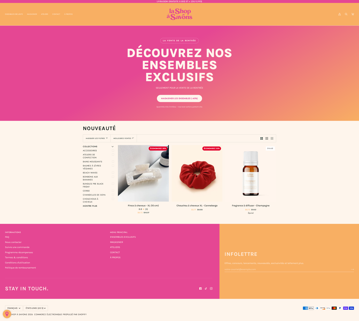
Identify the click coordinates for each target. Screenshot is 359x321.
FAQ (7, 236)
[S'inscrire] (350, 269)
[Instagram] (211, 288)
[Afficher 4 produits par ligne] (272, 138)
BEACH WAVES (90, 172)
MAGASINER (116, 242)
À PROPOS (115, 257)
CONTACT (115, 252)
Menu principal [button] (119, 232)
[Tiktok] (206, 288)
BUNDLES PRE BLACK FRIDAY (93, 185)
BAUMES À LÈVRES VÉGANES (92, 167)
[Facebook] (200, 288)
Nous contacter (13, 242)
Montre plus (90, 206)
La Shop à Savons (17, 314)
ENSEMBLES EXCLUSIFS (123, 236)
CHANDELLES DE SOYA (94, 194)
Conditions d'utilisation (17, 262)
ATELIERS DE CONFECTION (89, 156)
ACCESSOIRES (90, 150)
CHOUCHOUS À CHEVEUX (90, 200)
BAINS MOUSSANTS (92, 161)
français (12, 308)
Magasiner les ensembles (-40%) (179, 98)
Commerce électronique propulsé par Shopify (60, 314)
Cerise (86, 190)
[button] (32, 14)
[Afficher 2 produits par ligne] (261, 138)
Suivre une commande (17, 247)
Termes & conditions (16, 257)
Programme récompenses (19, 252)
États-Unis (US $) (34, 308)
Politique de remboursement (20, 267)
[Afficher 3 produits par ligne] (266, 138)
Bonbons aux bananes (90, 178)
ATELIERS (115, 247)
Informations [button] (13, 232)
